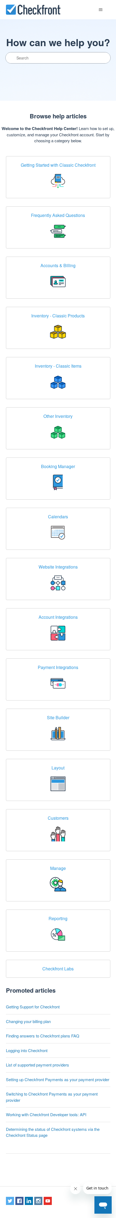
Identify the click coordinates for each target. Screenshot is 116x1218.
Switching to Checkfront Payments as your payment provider (52, 1097)
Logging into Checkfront (26, 1050)
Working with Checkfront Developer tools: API (46, 1114)
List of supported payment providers (37, 1065)
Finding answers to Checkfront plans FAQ (42, 1036)
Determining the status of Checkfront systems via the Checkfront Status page (53, 1132)
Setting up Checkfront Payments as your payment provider (57, 1079)
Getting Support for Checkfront (33, 1006)
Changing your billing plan (28, 1021)
